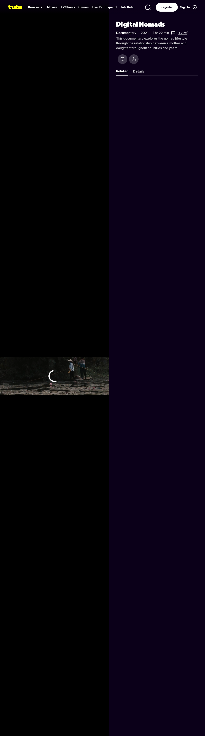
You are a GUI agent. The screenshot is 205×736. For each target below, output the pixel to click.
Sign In (185, 7)
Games (83, 7)
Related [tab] (122, 71)
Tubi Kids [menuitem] (127, 7)
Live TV (97, 7)
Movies (52, 7)
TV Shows (68, 7)
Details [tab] (138, 71)
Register (167, 7)
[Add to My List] (122, 59)
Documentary (126, 33)
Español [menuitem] (111, 7)
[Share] (134, 59)
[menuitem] (35, 7)
